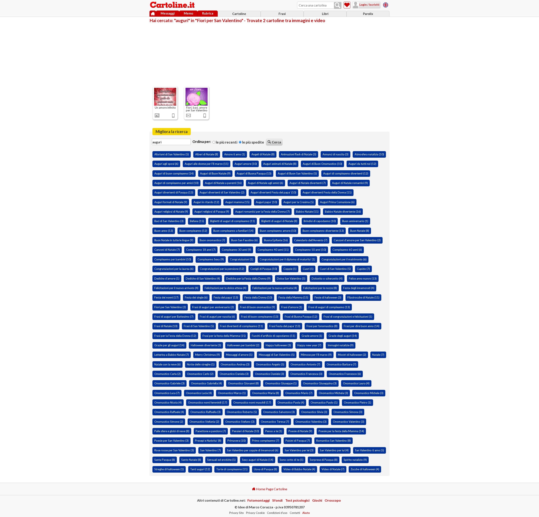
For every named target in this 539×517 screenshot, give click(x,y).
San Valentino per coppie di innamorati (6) (252, 450)
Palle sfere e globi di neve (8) (171, 431)
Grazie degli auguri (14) (342, 335)
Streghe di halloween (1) (169, 469)
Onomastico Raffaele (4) (169, 412)
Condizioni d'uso (277, 512)
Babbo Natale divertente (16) (343, 211)
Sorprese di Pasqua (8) (324, 459)
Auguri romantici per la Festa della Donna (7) (262, 211)
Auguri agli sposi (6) (166, 163)
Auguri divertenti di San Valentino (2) (222, 192)
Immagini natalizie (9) (341, 345)
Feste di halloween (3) (328, 297)
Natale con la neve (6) (167, 364)
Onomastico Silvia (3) (314, 412)
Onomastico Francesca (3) (306, 374)
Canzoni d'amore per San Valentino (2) (357, 240)
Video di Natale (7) (333, 469)
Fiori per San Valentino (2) (170, 307)
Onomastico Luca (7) (167, 393)
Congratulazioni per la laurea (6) (173, 268)
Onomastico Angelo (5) (270, 364)
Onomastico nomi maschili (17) (252, 402)
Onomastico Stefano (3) (240, 421)
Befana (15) (197, 221)
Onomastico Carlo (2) (200, 374)
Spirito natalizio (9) (355, 459)
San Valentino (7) (210, 450)
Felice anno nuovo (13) (363, 278)
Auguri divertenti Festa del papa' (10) (273, 192)
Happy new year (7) (309, 345)
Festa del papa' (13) (226, 297)
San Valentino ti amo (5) (369, 450)
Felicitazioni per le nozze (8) (320, 288)
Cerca (276, 142)
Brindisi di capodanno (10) (320, 221)
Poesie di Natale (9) (300, 431)
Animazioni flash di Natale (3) (298, 154)
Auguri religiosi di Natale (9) (171, 211)
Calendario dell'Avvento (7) (310, 240)
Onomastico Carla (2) (167, 374)
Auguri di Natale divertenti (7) (308, 183)
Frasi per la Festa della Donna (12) (175, 335)
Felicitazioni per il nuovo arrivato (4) (176, 288)
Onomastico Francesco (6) (345, 374)
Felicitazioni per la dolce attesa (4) (225, 288)
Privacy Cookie (255, 512)
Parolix (368, 14)
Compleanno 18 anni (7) (201, 249)
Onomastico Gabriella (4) (206, 383)
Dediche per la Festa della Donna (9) (248, 278)
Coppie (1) (289, 268)
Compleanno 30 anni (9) (236, 249)
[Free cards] (386, 4)
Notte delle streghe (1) (201, 364)
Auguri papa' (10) (266, 202)
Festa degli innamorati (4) (358, 288)
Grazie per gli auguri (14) (169, 345)
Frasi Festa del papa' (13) (284, 326)
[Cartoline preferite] (347, 5)
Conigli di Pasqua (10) (263, 268)
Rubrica (207, 13)
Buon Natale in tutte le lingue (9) (173, 240)
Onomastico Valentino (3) (348, 421)
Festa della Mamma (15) (293, 297)
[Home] (153, 14)
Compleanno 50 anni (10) (310, 249)
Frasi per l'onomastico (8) (322, 326)
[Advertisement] (269, 54)
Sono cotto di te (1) (291, 459)
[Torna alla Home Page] (172, 5)
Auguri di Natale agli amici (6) (265, 183)
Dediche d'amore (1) (166, 278)
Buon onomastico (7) (212, 240)
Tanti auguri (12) (200, 469)
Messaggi (168, 13)
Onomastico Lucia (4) (199, 393)
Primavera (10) (236, 440)
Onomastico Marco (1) (232, 393)
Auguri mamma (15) (237, 202)
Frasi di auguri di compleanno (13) (329, 307)
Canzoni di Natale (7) (167, 249)
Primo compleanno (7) (265, 440)
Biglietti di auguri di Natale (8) (279, 221)
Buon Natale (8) (359, 230)
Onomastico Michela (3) (333, 393)
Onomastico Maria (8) (265, 393)
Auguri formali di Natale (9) (170, 202)
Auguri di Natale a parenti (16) (223, 183)
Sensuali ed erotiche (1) (221, 459)
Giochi (317, 500)
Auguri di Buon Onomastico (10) (322, 163)
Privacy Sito (236, 512)
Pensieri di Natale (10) (245, 431)
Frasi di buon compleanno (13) (259, 316)
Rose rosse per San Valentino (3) (174, 450)
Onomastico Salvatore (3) (279, 412)
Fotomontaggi (258, 500)
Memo (188, 13)
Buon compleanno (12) (193, 230)
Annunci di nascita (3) (335, 154)
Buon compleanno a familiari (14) (233, 230)
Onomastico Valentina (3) (311, 421)
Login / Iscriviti (369, 4)
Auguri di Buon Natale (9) (215, 173)
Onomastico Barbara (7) (341, 364)
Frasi (282, 14)
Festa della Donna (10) (258, 297)
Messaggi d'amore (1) (239, 354)
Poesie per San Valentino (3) (171, 440)
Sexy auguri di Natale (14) (257, 459)
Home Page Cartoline (271, 489)
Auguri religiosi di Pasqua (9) (211, 211)
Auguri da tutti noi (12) (362, 163)
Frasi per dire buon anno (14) (361, 326)
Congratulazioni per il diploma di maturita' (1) (287, 259)
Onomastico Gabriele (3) (169, 383)
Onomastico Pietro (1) (357, 402)
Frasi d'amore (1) (291, 307)
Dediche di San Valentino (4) (203, 278)
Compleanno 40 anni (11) (273, 249)
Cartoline (239, 14)
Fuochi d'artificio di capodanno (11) (273, 335)
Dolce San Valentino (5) (291, 278)
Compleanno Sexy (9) (210, 259)
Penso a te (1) (273, 431)
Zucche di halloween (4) (365, 469)
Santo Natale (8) (191, 459)
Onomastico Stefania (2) (204, 421)
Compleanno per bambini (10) (172, 259)
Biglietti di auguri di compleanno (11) (232, 221)
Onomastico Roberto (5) (242, 412)
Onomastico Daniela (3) (234, 374)
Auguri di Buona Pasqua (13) (254, 173)
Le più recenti (226, 142)
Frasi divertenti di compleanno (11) (241, 326)
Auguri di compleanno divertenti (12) (345, 173)
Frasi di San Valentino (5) (199, 326)
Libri (325, 14)
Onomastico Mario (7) (298, 393)
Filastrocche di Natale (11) (363, 297)
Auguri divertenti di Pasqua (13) (173, 192)
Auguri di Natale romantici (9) (350, 183)
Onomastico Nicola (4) (168, 402)
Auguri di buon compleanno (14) (174, 173)
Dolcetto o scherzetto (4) (327, 278)
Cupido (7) (363, 268)
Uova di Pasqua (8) (265, 469)
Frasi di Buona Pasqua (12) (301, 316)
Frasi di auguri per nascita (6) (217, 316)
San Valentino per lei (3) (299, 450)
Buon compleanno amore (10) (278, 230)
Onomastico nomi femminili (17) (207, 402)
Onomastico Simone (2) (168, 421)
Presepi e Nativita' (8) (208, 440)
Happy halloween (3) (278, 345)
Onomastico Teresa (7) (275, 421)
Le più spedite (252, 142)
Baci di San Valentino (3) (169, 221)
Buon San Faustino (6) (244, 240)
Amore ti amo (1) (234, 154)
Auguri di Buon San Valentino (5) (297, 173)
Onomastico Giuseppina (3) (320, 383)
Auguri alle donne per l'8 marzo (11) (206, 163)
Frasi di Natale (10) (165, 326)
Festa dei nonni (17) (166, 297)
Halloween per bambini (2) (243, 345)
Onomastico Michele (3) (368, 393)
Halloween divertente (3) (206, 345)
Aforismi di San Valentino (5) (171, 154)
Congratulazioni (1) (241, 259)
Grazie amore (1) (312, 335)
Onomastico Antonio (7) (305, 364)
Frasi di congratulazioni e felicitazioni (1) (348, 316)
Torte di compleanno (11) (232, 469)
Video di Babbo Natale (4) (299, 469)
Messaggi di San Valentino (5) (277, 354)
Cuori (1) (308, 268)
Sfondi (277, 500)
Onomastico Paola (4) (291, 402)
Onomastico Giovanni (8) (243, 383)
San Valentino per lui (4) (334, 450)
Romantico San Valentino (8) (333, 440)
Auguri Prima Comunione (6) (337, 202)
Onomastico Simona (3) (348, 412)
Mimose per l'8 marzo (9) (316, 354)
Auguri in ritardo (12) (206, 202)
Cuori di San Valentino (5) (335, 268)
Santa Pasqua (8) (164, 459)
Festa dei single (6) (196, 297)
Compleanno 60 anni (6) (347, 249)
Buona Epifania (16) (276, 240)
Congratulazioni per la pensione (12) (222, 268)
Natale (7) (378, 354)
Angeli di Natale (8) (263, 154)
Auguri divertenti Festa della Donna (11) (327, 192)
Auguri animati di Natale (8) (279, 163)
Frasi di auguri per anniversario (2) (213, 307)
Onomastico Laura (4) (356, 383)
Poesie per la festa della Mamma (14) (341, 431)
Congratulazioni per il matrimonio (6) (344, 259)
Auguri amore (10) (246, 163)
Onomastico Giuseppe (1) (281, 383)
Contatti (295, 512)
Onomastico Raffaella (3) (205, 412)
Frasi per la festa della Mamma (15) (224, 335)
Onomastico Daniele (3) (269, 374)
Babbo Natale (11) (307, 211)
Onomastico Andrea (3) (235, 364)
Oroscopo (333, 500)
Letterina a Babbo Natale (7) (171, 354)
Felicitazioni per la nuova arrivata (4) (274, 288)
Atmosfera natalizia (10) (369, 154)
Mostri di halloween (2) (352, 354)
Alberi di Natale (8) (206, 154)
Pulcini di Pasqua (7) (298, 440)
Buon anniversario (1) (355, 221)
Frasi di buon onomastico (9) (257, 307)
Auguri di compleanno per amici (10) (176, 183)
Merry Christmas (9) (207, 354)
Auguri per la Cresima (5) (298, 202)
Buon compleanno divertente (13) (323, 230)
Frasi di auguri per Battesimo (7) (173, 316)
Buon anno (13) (163, 230)
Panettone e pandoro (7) (211, 431)
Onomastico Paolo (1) (324, 402)
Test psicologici (297, 500)
